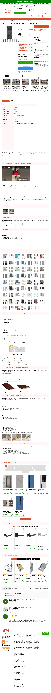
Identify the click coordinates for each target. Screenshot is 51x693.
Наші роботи (46, 3)
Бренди (43, 18)
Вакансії (35, 643)
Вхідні (11, 18)
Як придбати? (13, 3)
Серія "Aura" (25, 472)
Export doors (36, 648)
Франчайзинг (36, 642)
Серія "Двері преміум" (41, 465)
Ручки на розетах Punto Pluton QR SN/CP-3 (41, 544)
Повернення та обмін (40, 3)
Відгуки (34, 3)
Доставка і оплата (29, 634)
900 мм (23, 115)
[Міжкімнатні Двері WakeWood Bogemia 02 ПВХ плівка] (9, 32)
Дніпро (35, 75)
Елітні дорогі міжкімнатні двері (10, 150)
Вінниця (43, 75)
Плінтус (39, 18)
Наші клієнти (36, 641)
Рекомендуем (16, 526)
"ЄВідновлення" (41, 56)
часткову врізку (41, 47)
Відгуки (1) (13, 100)
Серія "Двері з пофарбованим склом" (16, 465)
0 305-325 (19, 5)
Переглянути (5, 545)
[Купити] (11, 493)
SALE (47, 18)
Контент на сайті (37, 647)
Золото (35, 526)
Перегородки (28, 18)
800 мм (20, 115)
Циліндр (28, 559)
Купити (27, 62)
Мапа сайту (28, 641)
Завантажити (25, 519)
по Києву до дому (38, 40)
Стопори (23, 559)
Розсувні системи (36, 559)
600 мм (15, 115)
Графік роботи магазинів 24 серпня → (25, 1)
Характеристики (6, 100)
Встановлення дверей (28, 636)
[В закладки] (32, 72)
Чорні (22, 526)
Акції (21, 3)
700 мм (18, 115)
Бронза (31, 526)
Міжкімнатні (6, 18)
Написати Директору (36, 646)
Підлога (34, 18)
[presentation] (3, 540)
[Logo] (7, 11)
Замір (27, 637)
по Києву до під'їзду (38, 39)
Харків (30, 75)
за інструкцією (42, 35)
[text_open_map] (21, 593)
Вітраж (15, 119)
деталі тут (36, 43)
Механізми (14, 559)
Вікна (15, 18)
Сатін (27, 526)
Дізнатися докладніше (26, 66)
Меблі (18, 18)
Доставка (8, 3)
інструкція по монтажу (43, 46)
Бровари (11, 75)
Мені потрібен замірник (25, 69)
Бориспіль (25, 75)
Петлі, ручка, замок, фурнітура (23, 48)
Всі (3, 75)
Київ (7, 75)
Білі (14, 117)
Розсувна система (23, 50)
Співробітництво (29, 642)
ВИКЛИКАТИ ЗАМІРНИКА (20, 12)
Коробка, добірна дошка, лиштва (24, 45)
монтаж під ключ (41, 46)
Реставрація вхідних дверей (29, 647)
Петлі (19, 559)
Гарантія (27, 640)
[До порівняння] (30, 72)
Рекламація (28, 648)
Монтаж (18, 3)
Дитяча (22, 123)
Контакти (3, 3)
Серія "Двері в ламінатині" (30, 465)
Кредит (35, 640)
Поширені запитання (28, 644)
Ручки (22, 18)
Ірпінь (16, 75)
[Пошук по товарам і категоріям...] (31, 16)
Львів (39, 75)
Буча (20, 75)
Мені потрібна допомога (41, 26)
